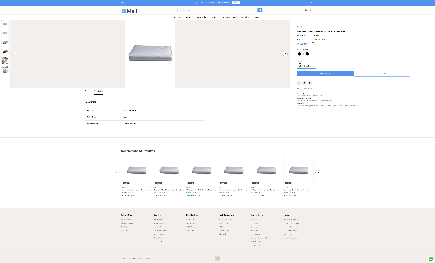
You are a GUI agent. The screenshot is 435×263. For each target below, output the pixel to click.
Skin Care (254, 227)
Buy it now (381, 74)
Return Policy (158, 234)
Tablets (221, 227)
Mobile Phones (224, 223)
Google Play (190, 223)
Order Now (236, 3)
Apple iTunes (190, 219)
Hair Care (254, 230)
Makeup (254, 219)
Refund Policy (158, 238)
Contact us (125, 230)
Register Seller (126, 219)
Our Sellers (125, 227)
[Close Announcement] (311, 2)
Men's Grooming (256, 241)
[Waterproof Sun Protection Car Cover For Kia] (234, 170)
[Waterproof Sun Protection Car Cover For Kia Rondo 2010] (266, 170)
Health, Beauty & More (229, 17)
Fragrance (254, 223)
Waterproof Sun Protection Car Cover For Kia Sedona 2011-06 (298, 190)
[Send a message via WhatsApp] (431, 259)
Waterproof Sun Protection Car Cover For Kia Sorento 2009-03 (137, 190)
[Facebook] (299, 83)
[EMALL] (129, 10)
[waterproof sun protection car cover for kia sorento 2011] (150, 54)
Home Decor (288, 234)
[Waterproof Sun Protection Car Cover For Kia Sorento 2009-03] (137, 170)
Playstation (190, 230)
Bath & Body (255, 234)
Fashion (188, 17)
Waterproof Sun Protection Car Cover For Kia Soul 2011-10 (201, 190)
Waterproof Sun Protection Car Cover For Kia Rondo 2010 (266, 190)
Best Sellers (245, 17)
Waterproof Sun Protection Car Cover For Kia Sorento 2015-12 (169, 190)
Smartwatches (224, 230)
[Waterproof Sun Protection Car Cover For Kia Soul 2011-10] (201, 170)
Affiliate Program (127, 223)
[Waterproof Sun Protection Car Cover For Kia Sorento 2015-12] (169, 170)
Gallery (87, 91)
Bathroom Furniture (290, 230)
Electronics (177, 17)
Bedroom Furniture (290, 227)
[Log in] (305, 10)
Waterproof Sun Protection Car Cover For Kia (234, 190)
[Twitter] (304, 83)
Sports (214, 17)
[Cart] (311, 10)
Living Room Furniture (291, 223)
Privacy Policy (158, 219)
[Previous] (15, 53)
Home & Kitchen (201, 17)
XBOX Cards (190, 227)
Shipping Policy (159, 223)
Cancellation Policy (160, 230)
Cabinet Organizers (290, 238)
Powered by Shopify (143, 258)
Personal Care (256, 245)
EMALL (134, 258)
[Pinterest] (310, 83)
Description (98, 91)
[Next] (285, 53)
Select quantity (303, 49)
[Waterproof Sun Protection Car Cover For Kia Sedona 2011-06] (298, 170)
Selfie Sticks (223, 234)
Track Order (158, 241)
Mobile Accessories (225, 219)
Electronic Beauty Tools (259, 238)
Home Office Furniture (291, 219)
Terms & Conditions (160, 227)
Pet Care (256, 17)
